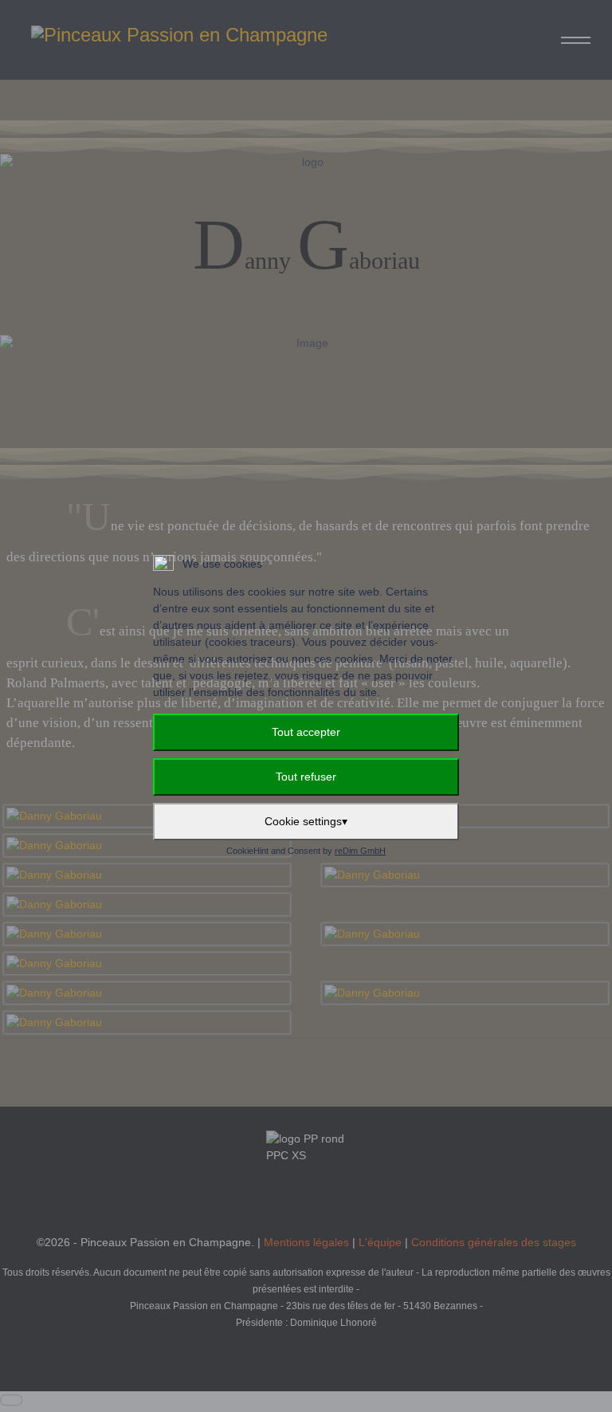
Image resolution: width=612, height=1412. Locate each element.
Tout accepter (306, 732)
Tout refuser (306, 776)
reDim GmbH (360, 850)
